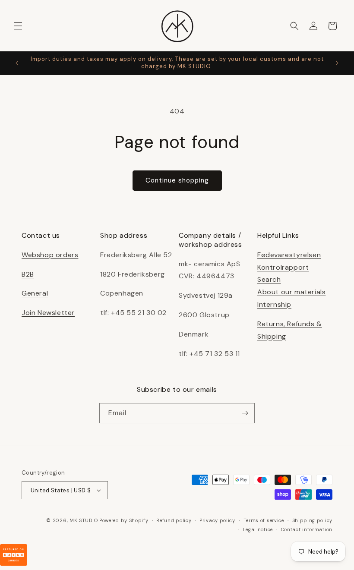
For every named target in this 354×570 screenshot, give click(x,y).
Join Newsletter (48, 312)
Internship (274, 304)
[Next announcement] (337, 63)
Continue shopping (177, 180)
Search (269, 279)
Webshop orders (50, 254)
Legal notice (258, 529)
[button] (18, 25)
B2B (28, 274)
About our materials (291, 291)
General (35, 293)
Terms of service (263, 520)
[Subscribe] (244, 413)
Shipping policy (312, 520)
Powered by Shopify (124, 520)
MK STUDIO (84, 520)
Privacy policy (217, 520)
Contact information (306, 529)
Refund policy (173, 520)
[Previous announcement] (16, 63)
